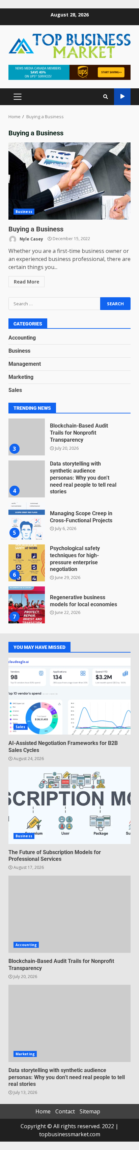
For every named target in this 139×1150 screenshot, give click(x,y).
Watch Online (122, 96)
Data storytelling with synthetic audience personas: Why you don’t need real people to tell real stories (26, 478)
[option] (69, 439)
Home (43, 1111)
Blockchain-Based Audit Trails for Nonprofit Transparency (26, 436)
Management (24, 364)
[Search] (105, 96)
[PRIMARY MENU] (17, 96)
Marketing (20, 377)
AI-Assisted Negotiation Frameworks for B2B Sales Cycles (69, 696)
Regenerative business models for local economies (26, 604)
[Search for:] (54, 303)
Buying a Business (69, 181)
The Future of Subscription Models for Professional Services (69, 805)
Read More (26, 281)
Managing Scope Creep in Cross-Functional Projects (26, 520)
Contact (65, 1111)
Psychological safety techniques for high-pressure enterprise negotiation (26, 562)
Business (24, 211)
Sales (15, 390)
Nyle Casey (31, 238)
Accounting (22, 338)
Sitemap (90, 1111)
